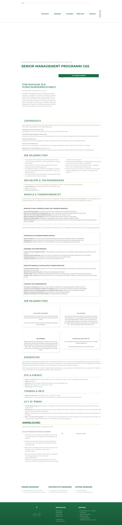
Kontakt (92, 14)
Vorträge (45, 14)
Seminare (57, 14)
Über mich (80, 14)
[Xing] (39, 514)
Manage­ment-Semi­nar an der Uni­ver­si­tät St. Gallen (46, 62)
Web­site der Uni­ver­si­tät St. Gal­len (43, 385)
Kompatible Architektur (81, 338)
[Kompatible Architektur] (81, 334)
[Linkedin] (34, 514)
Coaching (69, 14)
